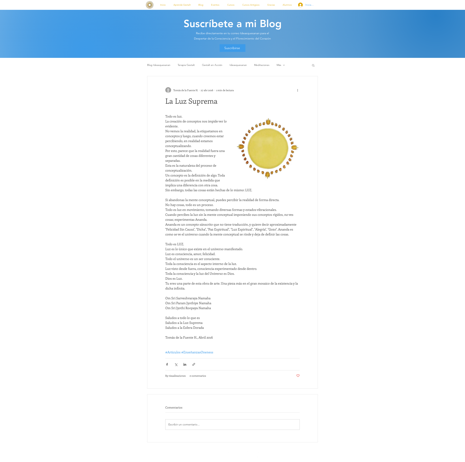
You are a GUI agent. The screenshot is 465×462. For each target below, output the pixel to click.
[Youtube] (260, 454)
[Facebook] (250, 454)
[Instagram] (240, 454)
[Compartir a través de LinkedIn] (185, 364)
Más (279, 65)
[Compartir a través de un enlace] (193, 364)
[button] (181, 5)
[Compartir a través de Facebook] (167, 364)
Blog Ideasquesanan (158, 65)
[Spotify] (210, 454)
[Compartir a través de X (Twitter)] (176, 364)
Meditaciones (261, 65)
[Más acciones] (297, 90)
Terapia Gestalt (186, 65)
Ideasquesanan (238, 65)
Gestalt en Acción (212, 65)
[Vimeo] (220, 454)
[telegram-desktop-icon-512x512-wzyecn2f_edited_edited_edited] (230, 454)
